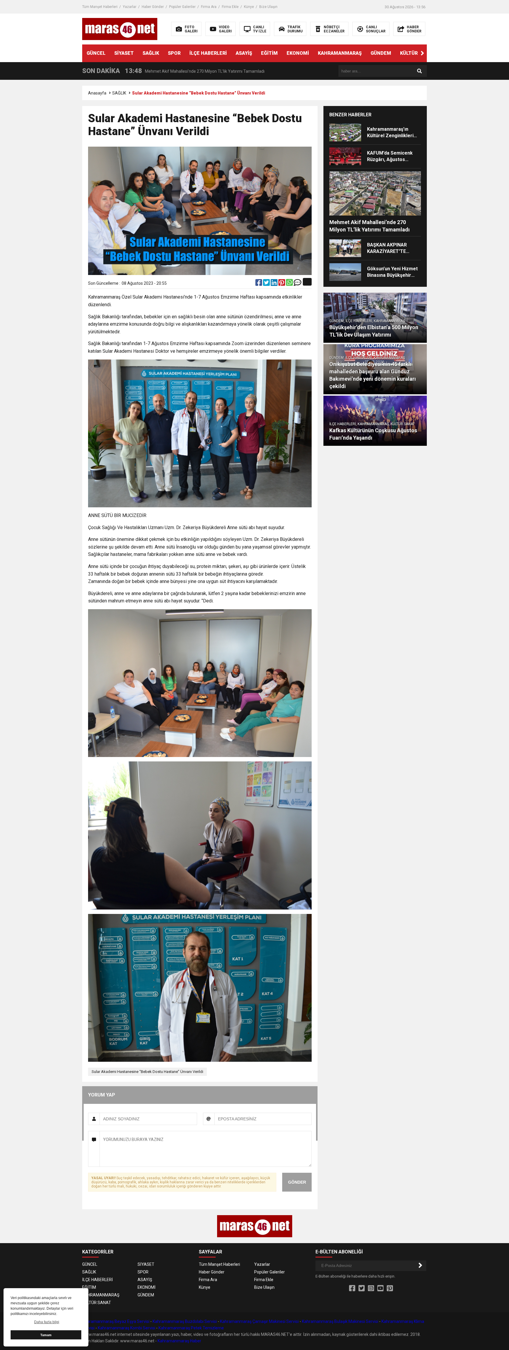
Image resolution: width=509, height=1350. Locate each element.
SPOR (174, 53)
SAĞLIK (151, 53)
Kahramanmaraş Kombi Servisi (126, 1328)
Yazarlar (129, 7)
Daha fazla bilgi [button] (46, 1322)
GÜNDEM (381, 53)
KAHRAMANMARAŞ (340, 53)
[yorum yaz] (297, 283)
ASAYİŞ (244, 53)
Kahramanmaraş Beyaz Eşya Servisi (115, 1321)
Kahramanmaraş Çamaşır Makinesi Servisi (259, 1321)
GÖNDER (297, 1182)
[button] (422, 53)
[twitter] (267, 283)
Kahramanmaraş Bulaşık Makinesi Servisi (340, 1321)
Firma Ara (209, 7)
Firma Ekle (230, 7)
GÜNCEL (96, 53)
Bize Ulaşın (268, 7)
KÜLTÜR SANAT (417, 53)
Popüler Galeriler (182, 7)
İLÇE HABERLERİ (208, 53)
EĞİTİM (269, 53)
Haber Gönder (153, 7)
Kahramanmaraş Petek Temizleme (191, 1328)
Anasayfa (97, 93)
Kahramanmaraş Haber (179, 1341)
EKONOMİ (298, 53)
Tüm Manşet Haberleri (100, 7)
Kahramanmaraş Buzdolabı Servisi (185, 1321)
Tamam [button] (46, 1335)
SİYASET (124, 53)
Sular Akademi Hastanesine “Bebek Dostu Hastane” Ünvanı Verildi (147, 1071)
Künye (249, 7)
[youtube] (380, 1288)
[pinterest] (282, 283)
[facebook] (259, 283)
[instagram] (371, 1288)
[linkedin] (274, 283)
